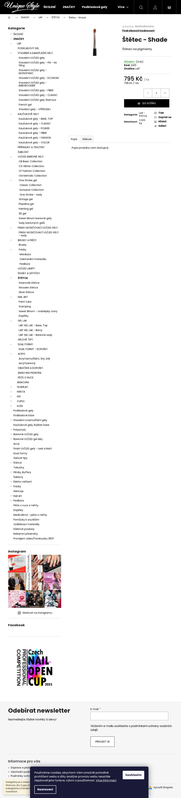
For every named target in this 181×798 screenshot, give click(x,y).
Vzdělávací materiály (26, 524)
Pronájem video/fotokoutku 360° (33, 538)
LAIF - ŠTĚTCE (143, 114)
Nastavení (45, 789)
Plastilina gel (26, 204)
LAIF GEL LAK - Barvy (30, 330)
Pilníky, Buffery (22, 472)
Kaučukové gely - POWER (34, 128)
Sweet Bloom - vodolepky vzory (38, 311)
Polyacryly (19, 429)
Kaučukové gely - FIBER (33, 133)
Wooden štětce (28, 287)
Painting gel (26, 209)
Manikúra (25, 254)
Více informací (106, 780)
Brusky (23, 245)
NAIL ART (23, 297)
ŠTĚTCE (23, 278)
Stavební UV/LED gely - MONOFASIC (33, 71)
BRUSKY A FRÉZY (27, 240)
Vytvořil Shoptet (163, 787)
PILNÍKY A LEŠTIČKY (29, 273)
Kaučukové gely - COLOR (34, 142)
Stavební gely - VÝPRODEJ (35, 109)
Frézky (22, 249)
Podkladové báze (23, 415)
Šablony (18, 477)
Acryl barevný (27, 363)
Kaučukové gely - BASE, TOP (36, 119)
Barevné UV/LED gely (26, 434)
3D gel (22, 213)
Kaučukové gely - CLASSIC (35, 123)
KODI (20, 406)
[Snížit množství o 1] (148, 93)
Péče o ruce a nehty (25, 505)
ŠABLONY (23, 152)
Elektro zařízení (22, 481)
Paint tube (25, 301)
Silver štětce (26, 292)
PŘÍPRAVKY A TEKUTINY (31, 147)
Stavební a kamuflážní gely (30, 420)
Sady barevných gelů (32, 223)
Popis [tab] (74, 139)
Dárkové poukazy (23, 529)
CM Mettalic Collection (33, 175)
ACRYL (21, 354)
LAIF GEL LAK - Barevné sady (35, 335)
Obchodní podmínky (23, 772)
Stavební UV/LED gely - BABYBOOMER (33, 84)
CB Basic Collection (30, 161)
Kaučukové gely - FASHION (35, 137)
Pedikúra (25, 264)
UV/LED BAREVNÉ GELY (31, 156)
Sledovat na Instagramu (37, 613)
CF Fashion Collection (32, 171)
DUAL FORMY (25, 344)
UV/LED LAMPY (26, 268)
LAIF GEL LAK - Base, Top (33, 325)
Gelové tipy (20, 458)
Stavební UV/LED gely (32, 58)
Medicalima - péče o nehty (30, 515)
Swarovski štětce (29, 283)
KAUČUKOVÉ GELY (28, 114)
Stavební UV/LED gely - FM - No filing (38, 64)
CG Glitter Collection (31, 166)
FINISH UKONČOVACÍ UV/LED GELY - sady (39, 234)
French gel (25, 104)
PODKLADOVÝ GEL (28, 48)
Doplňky (23, 316)
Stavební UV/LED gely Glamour (37, 100)
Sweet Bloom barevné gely (35, 218)
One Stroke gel (28, 180)
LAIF (19, 43)
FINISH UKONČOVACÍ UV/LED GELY (38, 227)
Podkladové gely (23, 410)
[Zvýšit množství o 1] (165, 93)
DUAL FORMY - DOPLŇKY (33, 349)
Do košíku (149, 103)
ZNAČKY (18, 39)
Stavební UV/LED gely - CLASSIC (38, 95)
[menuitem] (49, 7)
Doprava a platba (21, 767)
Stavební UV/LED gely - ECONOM (39, 78)
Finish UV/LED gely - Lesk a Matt (32, 448)
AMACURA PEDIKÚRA (29, 373)
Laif (137, 68)
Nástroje (18, 491)
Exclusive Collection (32, 190)
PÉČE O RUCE (25, 377)
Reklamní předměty (25, 534)
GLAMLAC (22, 387)
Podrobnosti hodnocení (138, 30)
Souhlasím (133, 775)
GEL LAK (22, 320)
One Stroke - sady (31, 194)
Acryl (16, 444)
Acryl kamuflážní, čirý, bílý (34, 358)
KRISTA (21, 391)
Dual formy (20, 453)
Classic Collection (31, 185)
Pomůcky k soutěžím (26, 519)
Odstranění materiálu (33, 259)
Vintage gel (26, 199)
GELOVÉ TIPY (25, 339)
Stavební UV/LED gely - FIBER (36, 90)
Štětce (17, 462)
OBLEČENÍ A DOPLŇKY (30, 368)
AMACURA (23, 382)
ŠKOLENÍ (18, 34)
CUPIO (21, 401)
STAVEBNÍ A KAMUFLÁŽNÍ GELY (35, 53)
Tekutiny (18, 467)
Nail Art (17, 496)
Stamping (25, 306)
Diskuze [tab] (87, 139)
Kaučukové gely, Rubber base (31, 425)
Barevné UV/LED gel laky (28, 439)
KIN (19, 396)
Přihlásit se (102, 741)
